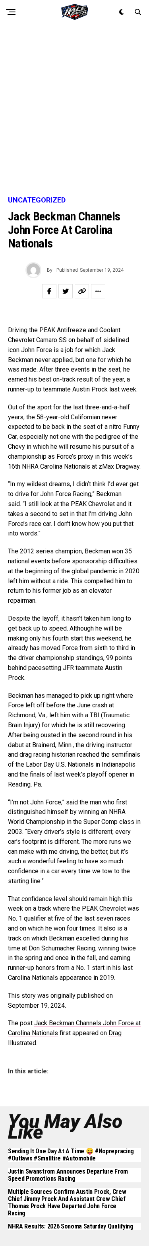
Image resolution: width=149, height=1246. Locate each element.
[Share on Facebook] (49, 291)
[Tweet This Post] (65, 291)
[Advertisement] (74, 110)
